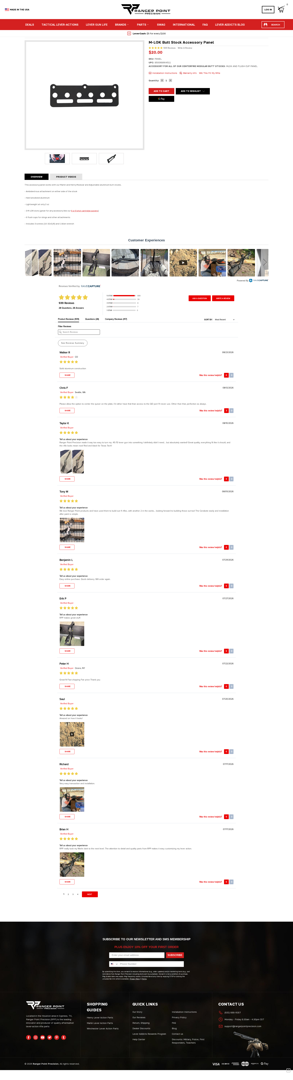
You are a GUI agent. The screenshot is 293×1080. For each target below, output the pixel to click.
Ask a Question (199, 298)
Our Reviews (138, 1017)
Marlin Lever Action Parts (100, 1023)
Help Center (138, 1039)
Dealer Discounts (141, 1028)
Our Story (137, 1012)
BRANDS (120, 24)
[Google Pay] (161, 99)
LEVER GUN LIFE (97, 24)
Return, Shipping (141, 1023)
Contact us (177, 1034)
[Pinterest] (56, 1037)
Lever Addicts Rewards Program (149, 1034)
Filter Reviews (64, 326)
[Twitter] (49, 1037)
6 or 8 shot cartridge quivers (84, 210)
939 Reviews (169, 48)
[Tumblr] (63, 1037)
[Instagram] (35, 1037)
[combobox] (113, 964)
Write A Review (185, 48)
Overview (36, 176)
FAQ (205, 24)
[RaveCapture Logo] (258, 281)
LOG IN (268, 9)
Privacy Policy (179, 1017)
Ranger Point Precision (45, 1063)
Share (67, 375)
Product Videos (66, 176)
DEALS (29, 24)
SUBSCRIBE (175, 955)
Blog (174, 1028)
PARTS (141, 24)
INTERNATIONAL (184, 24)
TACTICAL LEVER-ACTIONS (60, 24)
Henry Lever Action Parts (100, 1017)
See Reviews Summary (72, 343)
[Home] (145, 9)
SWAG (161, 24)
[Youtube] (42, 1037)
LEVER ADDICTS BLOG (230, 24)
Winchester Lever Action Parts (103, 1028)
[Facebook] (28, 1037)
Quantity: (154, 80)
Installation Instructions (184, 1012)
